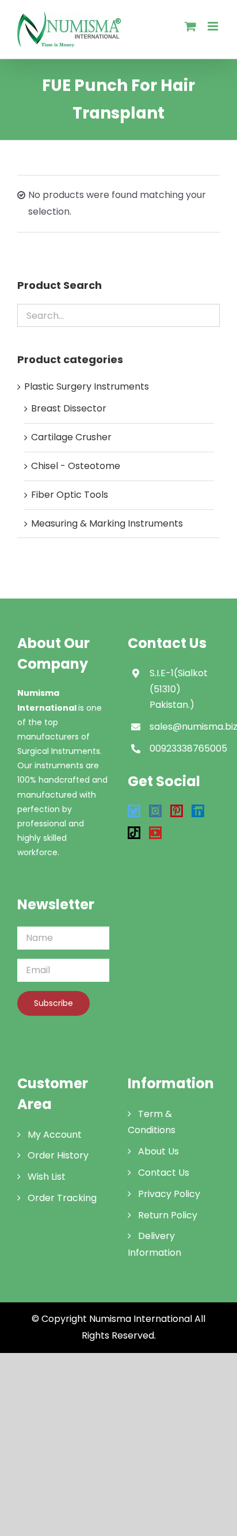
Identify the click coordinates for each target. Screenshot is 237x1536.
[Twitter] (134, 811)
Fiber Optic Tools (69, 494)
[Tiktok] (134, 832)
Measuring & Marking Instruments (107, 523)
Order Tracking (62, 1198)
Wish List (47, 1176)
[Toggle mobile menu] (214, 26)
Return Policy (167, 1215)
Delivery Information (154, 1244)
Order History (58, 1155)
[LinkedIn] (198, 811)
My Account (55, 1134)
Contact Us (163, 1172)
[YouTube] (155, 832)
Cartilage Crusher (71, 437)
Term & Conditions (151, 1122)
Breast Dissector (68, 408)
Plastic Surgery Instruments (86, 386)
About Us (158, 1151)
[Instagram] (155, 811)
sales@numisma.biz (185, 726)
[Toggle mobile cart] (190, 26)
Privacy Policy (169, 1193)
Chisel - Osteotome (75, 465)
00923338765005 (185, 748)
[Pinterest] (176, 811)
